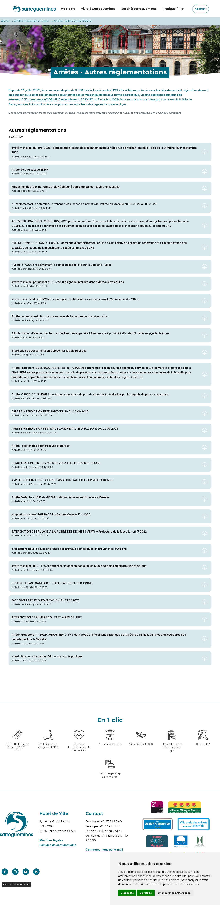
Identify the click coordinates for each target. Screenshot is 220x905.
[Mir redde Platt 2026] (140, 728)
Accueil (5, 20)
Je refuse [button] (146, 892)
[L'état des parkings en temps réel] (110, 757)
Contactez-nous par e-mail (104, 849)
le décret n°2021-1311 (79, 99)
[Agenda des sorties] (110, 728)
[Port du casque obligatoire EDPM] (48, 728)
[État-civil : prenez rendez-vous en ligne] (171, 728)
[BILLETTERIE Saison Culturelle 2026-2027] (17, 728)
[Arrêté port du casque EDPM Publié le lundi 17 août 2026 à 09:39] (110, 178)
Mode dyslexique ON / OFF (16, 884)
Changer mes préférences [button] (174, 892)
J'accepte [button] (127, 892)
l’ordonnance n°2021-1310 (43, 99)
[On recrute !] (202, 728)
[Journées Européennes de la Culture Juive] (79, 728)
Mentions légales (51, 840)
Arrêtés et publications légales (31, 20)
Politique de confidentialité (58, 845)
